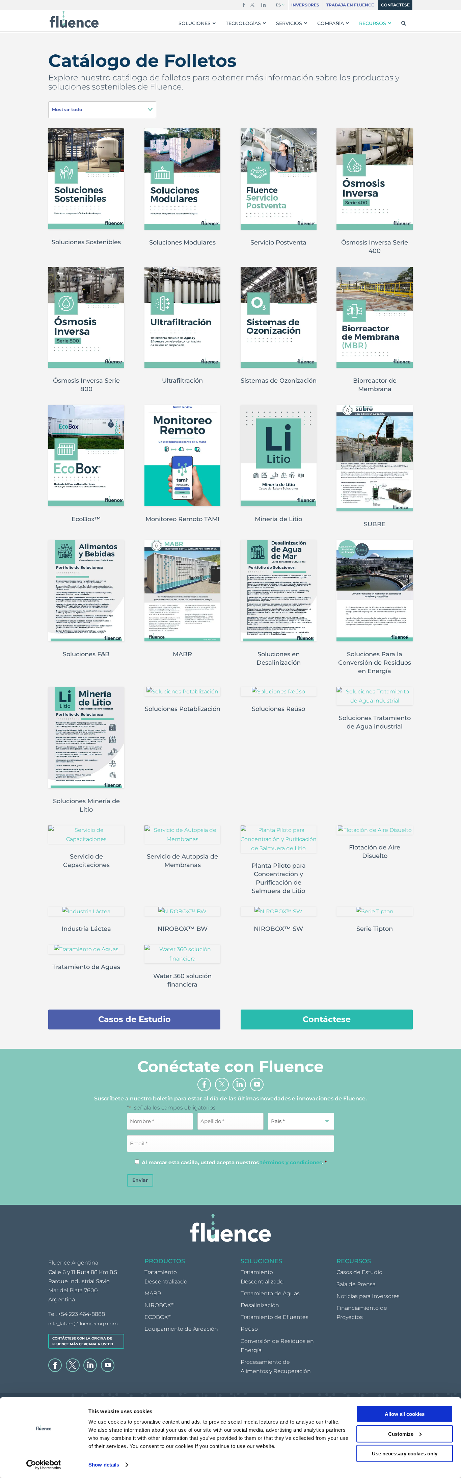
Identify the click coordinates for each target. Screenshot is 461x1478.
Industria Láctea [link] (86, 929)
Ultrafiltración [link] (182, 380)
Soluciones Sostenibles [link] (86, 242)
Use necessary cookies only (404, 1453)
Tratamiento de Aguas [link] (86, 967)
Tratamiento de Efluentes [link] (274, 1317)
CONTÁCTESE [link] (395, 5)
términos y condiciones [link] (291, 1162)
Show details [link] (103, 1465)
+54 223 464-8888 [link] (81, 1314)
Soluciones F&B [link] (86, 654)
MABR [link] (182, 654)
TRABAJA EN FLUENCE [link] (350, 5)
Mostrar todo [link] (67, 109)
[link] (43, 1465)
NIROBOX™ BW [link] (183, 929)
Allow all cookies (405, 1414)
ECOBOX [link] (157, 1317)
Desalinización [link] (260, 1305)
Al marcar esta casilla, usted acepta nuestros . (234, 1162)
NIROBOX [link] (159, 1305)
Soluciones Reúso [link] (278, 709)
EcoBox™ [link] (86, 519)
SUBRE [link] (374, 524)
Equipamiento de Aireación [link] (181, 1329)
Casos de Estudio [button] (134, 1019)
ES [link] (278, 5)
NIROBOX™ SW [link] (278, 929)
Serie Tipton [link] (374, 929)
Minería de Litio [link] (278, 519)
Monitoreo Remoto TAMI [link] (182, 519)
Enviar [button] (140, 1180)
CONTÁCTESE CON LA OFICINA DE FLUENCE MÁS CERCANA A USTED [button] (82, 1341)
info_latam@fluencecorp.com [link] (83, 1324)
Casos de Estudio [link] (359, 1272)
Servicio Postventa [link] (278, 242)
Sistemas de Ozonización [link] (279, 380)
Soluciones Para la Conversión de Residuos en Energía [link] (374, 663)
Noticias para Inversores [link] (368, 1296)
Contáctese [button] (327, 1019)
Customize (400, 1433)
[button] (244, 6)
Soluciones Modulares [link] (182, 242)
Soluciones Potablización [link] (182, 709)
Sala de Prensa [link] (356, 1284)
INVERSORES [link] (305, 5)
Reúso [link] (249, 1329)
